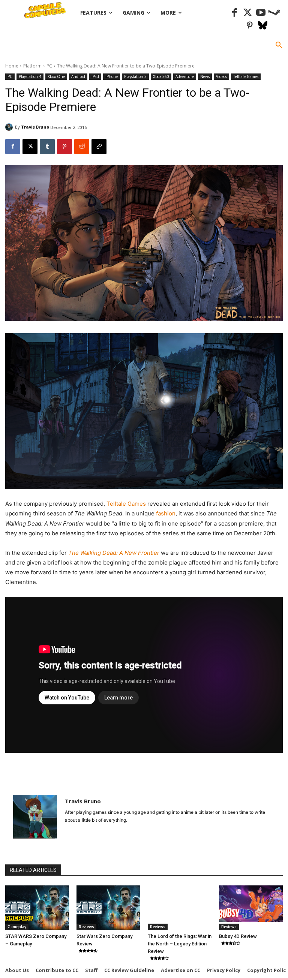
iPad (95, 76)
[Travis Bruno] (10, 127)
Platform (32, 66)
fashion (166, 513)
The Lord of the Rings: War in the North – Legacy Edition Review (180, 943)
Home (11, 66)
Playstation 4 (30, 76)
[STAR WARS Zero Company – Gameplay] (37, 907)
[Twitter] (247, 13)
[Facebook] (234, 13)
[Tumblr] (47, 146)
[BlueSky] (262, 26)
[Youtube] (261, 13)
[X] (30, 146)
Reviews (86, 926)
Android (78, 76)
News (205, 76)
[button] (279, 45)
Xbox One (56, 76)
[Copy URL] (99, 146)
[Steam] (274, 13)
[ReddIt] (81, 146)
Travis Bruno (35, 127)
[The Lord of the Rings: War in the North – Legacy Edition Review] (180, 907)
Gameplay (17, 926)
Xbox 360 (161, 76)
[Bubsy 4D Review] (251, 907)
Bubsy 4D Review (238, 936)
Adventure (185, 76)
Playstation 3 (135, 76)
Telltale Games (245, 76)
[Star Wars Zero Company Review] (108, 907)
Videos (221, 76)
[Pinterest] (249, 26)
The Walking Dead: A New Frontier (114, 552)
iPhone (111, 76)
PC (49, 66)
